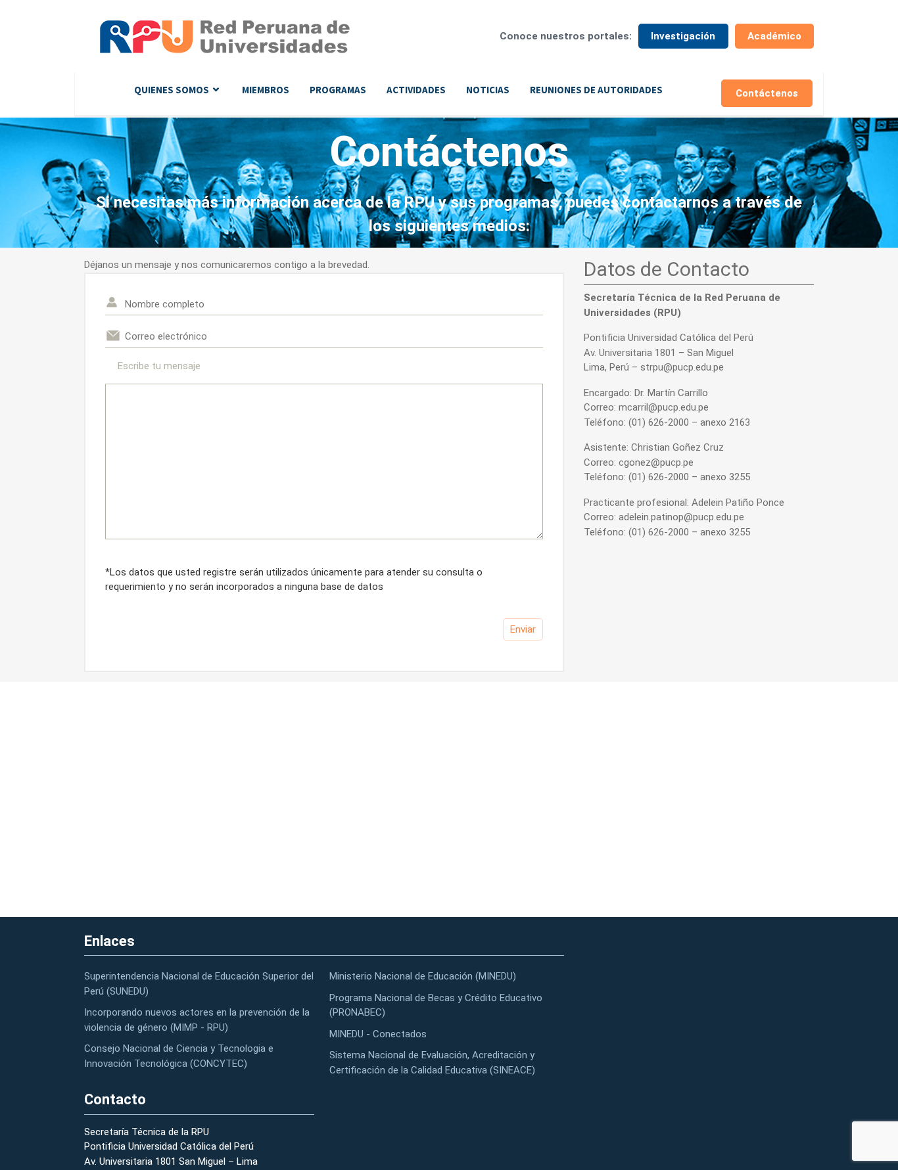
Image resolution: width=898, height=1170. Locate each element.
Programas (338, 89)
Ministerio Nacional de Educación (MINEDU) (422, 976)
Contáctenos (767, 93)
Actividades (416, 89)
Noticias (487, 89)
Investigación (683, 36)
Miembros (265, 89)
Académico (774, 36)
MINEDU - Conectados (378, 1034)
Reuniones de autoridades (596, 89)
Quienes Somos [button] (171, 89)
